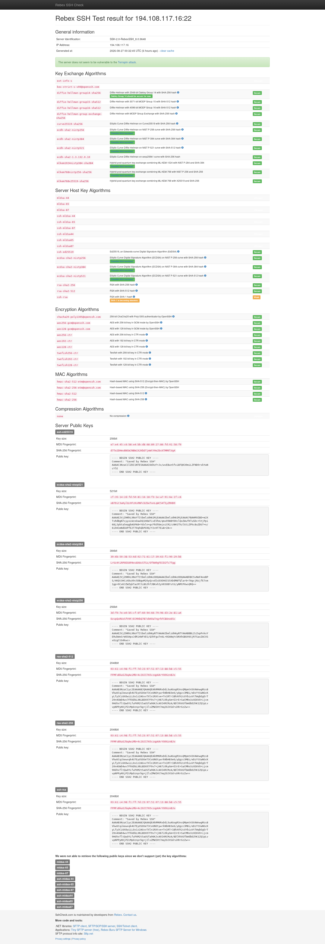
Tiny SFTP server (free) (85, 930)
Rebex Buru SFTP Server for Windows (124, 930)
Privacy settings (63, 938)
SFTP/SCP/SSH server (101, 926)
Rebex (118, 915)
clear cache (167, 51)
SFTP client (80, 926)
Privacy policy (79, 938)
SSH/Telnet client (127, 926)
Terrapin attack (127, 62)
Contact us (129, 915)
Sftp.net (88, 933)
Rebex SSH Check (69, 4)
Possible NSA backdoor (122, 133)
